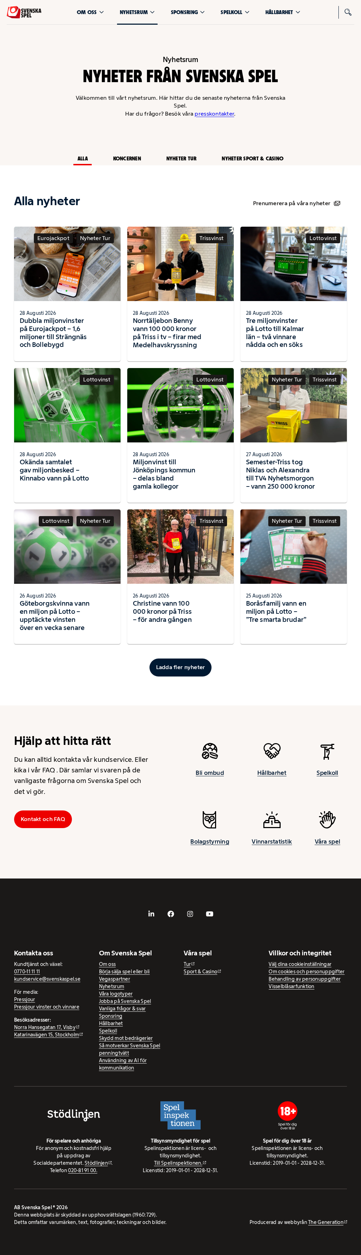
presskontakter (214, 113)
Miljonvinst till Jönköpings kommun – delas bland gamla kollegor (164, 474)
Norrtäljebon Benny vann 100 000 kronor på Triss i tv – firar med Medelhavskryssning (167, 333)
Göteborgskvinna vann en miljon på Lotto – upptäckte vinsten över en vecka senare (55, 615)
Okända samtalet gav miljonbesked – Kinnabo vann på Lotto (54, 470)
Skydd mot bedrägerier (126, 1038)
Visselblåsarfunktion (291, 986)
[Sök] (348, 12)
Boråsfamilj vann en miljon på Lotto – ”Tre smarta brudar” (276, 611)
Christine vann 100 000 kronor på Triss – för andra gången (162, 611)
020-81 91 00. (82, 1170)
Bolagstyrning (209, 841)
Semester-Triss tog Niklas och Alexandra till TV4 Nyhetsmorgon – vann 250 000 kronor (280, 474)
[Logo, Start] (24, 12)
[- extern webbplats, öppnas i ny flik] (151, 913)
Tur (187, 964)
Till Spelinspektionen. (178, 1163)
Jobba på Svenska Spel (125, 1001)
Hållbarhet (279, 12)
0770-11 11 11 (27, 971)
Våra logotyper (116, 994)
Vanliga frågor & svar (122, 1008)
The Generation (325, 1222)
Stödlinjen (96, 1163)
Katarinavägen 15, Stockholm (46, 1034)
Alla (83, 158)
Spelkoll (231, 12)
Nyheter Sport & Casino (252, 158)
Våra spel (327, 841)
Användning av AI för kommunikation (123, 1064)
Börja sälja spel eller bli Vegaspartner (124, 975)
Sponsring (184, 12)
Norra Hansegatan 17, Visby (44, 1027)
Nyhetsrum (134, 12)
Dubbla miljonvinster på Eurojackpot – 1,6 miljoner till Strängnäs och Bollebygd (53, 333)
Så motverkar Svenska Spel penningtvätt (129, 1049)
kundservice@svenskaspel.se (47, 979)
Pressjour (24, 999)
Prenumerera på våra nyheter (291, 203)
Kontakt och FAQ (43, 819)
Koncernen (127, 158)
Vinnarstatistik (272, 841)
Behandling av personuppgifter (305, 979)
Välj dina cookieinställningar (300, 964)
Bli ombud (210, 773)
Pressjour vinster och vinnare (46, 1007)
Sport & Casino (200, 971)
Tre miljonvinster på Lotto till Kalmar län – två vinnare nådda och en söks (275, 333)
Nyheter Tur (181, 158)
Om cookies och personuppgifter (306, 971)
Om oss (87, 12)
